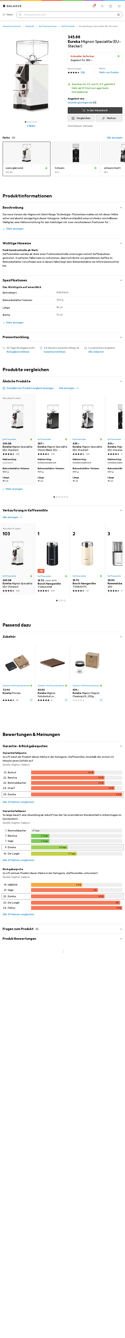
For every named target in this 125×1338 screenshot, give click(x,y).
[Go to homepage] (12, 5)
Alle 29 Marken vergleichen (18, 802)
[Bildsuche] (118, 14)
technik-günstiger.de (80, 102)
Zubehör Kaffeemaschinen (16, 685)
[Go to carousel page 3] (59, 497)
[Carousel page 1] (54, 497)
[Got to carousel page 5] (36, 122)
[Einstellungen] (93, 6)
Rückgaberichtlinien (18, 351)
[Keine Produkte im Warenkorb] (119, 6)
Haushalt (30, 26)
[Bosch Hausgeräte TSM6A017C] (87, 559)
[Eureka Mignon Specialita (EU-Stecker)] (87, 425)
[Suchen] (20, 15)
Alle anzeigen (114, 137)
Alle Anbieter (96, 351)
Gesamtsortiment (12, 26)
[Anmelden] (102, 6)
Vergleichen (83, 118)
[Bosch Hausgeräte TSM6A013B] (52, 559)
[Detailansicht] (62, 785)
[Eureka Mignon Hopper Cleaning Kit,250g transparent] (87, 675)
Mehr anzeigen (14, 228)
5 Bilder (31, 126)
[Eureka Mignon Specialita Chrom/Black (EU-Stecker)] (52, 425)
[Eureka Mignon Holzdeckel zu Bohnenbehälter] (52, 675)
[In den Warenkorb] (31, 700)
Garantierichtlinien (55, 351)
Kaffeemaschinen (48, 26)
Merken (111, 118)
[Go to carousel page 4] (62, 497)
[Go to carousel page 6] (67, 497)
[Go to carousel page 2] (57, 497)
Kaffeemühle (68, 26)
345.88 (74, 37)
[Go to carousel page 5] (64, 497)
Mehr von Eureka (108, 70)
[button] (95, 88)
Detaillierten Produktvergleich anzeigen (30, 388)
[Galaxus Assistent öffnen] (110, 6)
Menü (10, 14)
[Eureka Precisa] (17, 675)
